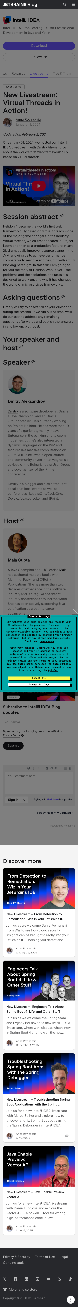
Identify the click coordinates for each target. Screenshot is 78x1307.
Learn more (47, 641)
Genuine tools (13, 1263)
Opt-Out (53, 670)
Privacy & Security (16, 1257)
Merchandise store (22, 1289)
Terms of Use (47, 660)
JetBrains (34, 1298)
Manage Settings (39, 684)
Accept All (39, 678)
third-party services (32, 664)
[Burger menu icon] (73, 4)
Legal (64, 1257)
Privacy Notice (16, 660)
